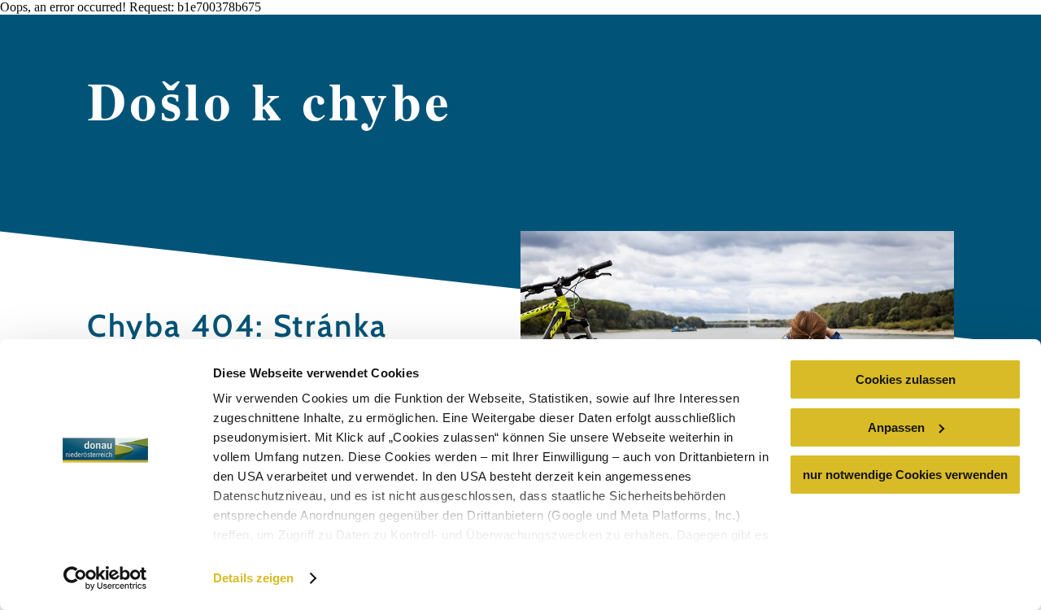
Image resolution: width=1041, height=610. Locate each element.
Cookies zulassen (906, 379)
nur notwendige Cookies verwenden (905, 474)
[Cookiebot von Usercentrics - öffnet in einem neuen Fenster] (105, 578)
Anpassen (896, 427)
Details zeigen (253, 578)
